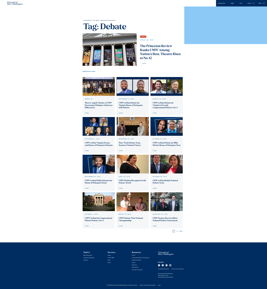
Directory (85, 260)
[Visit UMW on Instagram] (163, 266)
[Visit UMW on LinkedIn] (166, 266)
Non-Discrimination (136, 260)
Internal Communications (177, 269)
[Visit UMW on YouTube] (170, 266)
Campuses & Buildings (88, 257)
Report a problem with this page (147, 285)
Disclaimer (134, 265)
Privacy (133, 262)
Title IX (133, 255)
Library (109, 255)
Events (109, 262)
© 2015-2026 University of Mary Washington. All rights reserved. (121, 285)
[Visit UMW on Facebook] (159, 266)
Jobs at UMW (111, 257)
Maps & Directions (87, 255)
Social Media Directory (163, 269)
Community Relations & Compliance (140, 257)
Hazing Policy (135, 267)
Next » (181, 231)
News (109, 260)
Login (159, 285)
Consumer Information (137, 269)
